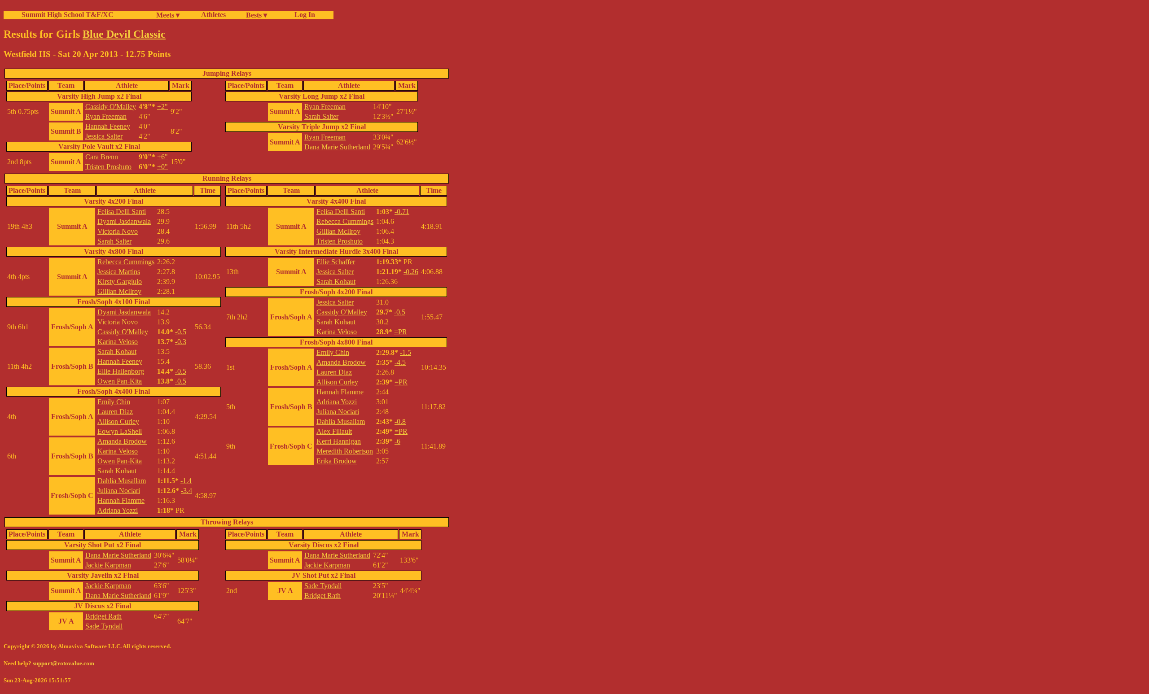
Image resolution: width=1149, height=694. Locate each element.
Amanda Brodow (122, 441)
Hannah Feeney (107, 126)
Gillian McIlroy (119, 291)
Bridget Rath (103, 616)
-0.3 (180, 341)
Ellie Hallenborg (120, 371)
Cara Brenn (101, 157)
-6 (397, 441)
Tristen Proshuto (108, 166)
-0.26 (410, 271)
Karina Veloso (117, 341)
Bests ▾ (256, 15)
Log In (303, 14)
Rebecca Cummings (125, 262)
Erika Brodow (336, 461)
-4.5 (400, 362)
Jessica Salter (104, 136)
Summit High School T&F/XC (68, 14)
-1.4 (186, 480)
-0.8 (400, 421)
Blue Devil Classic (124, 34)
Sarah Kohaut (116, 351)
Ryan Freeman (106, 116)
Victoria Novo (117, 231)
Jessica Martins (118, 271)
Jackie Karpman (108, 565)
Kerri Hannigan (338, 441)
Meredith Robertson (344, 451)
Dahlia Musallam (121, 480)
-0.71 (402, 211)
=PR (400, 332)
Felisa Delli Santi (121, 211)
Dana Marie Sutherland (337, 147)
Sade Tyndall (104, 626)
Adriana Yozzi (117, 510)
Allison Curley (118, 421)
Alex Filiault (334, 431)
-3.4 (186, 490)
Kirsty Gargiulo (119, 281)
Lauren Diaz (115, 411)
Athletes (213, 14)
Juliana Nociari (118, 490)
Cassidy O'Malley (110, 106)
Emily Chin (113, 402)
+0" (162, 166)
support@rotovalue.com (63, 663)
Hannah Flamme (121, 500)
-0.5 (180, 332)
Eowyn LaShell (119, 431)
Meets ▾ (168, 15)
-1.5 (405, 352)
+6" (162, 157)
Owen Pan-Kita (119, 381)
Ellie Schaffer (335, 262)
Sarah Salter (321, 116)
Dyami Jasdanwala (124, 221)
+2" (162, 106)
